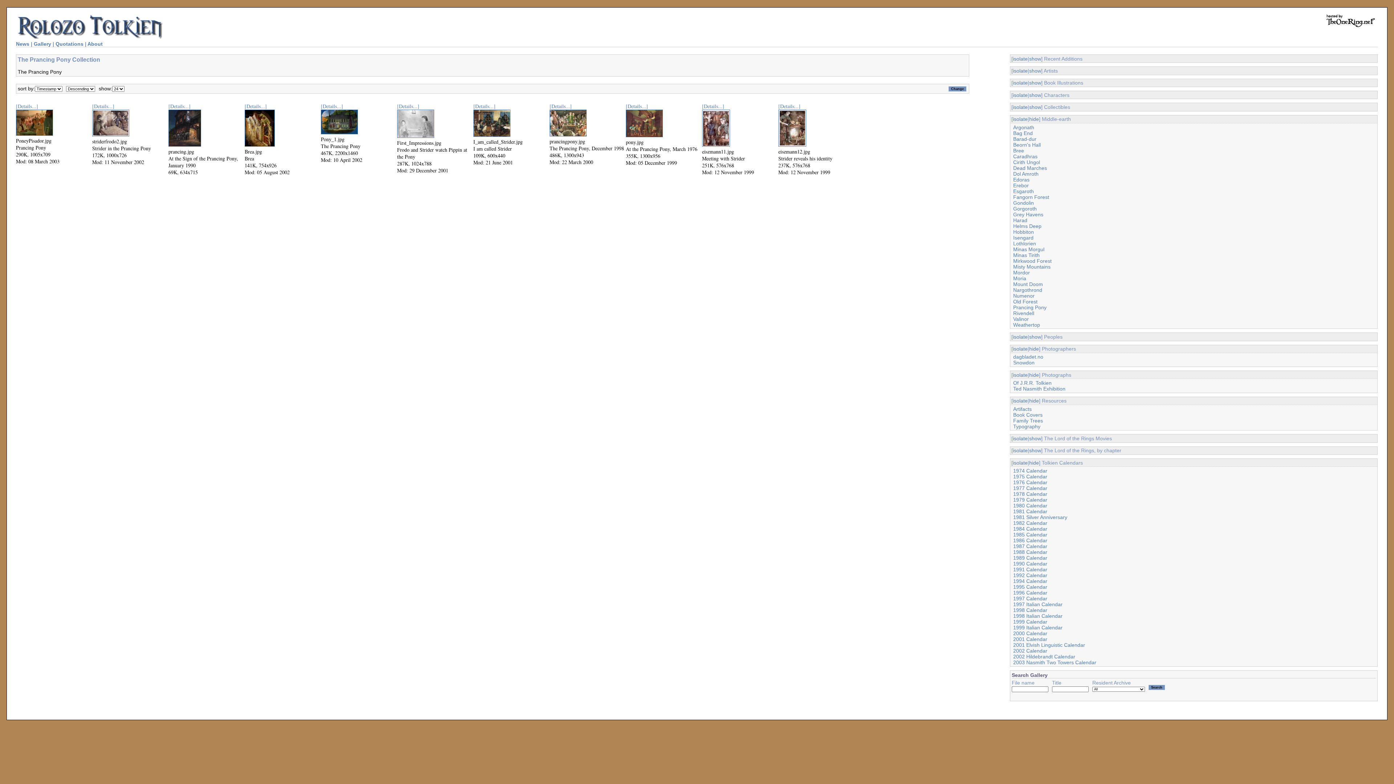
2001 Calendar (1030, 639)
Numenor (1024, 296)
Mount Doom (1028, 284)
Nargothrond (1027, 290)
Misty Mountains (1032, 267)
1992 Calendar (1030, 575)
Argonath (1023, 127)
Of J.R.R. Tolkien (1032, 383)
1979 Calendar (1030, 500)
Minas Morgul (1028, 249)
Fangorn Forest (1031, 197)
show (1035, 59)
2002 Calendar (1030, 651)
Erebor (1021, 185)
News (22, 44)
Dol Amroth (1026, 174)
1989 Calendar (1030, 558)
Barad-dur (1024, 139)
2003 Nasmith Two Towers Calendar (1054, 662)
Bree (1018, 151)
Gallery (42, 44)
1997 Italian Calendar (1038, 604)
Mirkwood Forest (1032, 261)
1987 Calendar (1030, 546)
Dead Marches (1030, 168)
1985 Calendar (1030, 535)
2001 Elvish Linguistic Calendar (1049, 645)
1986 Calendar (1030, 540)
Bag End (1023, 133)
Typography (1026, 426)
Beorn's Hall (1027, 145)
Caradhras (1025, 156)
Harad (1020, 220)
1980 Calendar (1030, 506)
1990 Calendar (1030, 564)
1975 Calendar (1030, 476)
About (95, 44)
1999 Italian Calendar (1038, 627)
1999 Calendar (1030, 622)
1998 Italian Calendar (1038, 616)
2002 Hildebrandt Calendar (1044, 657)
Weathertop (1026, 325)
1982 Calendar (1030, 523)
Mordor (1021, 272)
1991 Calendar (1030, 569)
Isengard (1023, 238)
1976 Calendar (1030, 482)
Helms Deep (1027, 226)
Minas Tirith (1026, 255)
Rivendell (1023, 313)
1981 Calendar (1030, 511)
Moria (1019, 278)
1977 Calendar (1030, 488)
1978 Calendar (1030, 494)
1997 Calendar (1030, 598)
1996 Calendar (1030, 593)
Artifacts (1022, 409)
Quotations (69, 44)
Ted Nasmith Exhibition (1039, 389)
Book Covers (1028, 415)
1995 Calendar (1030, 587)
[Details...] (27, 106)
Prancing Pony (1030, 307)
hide (1034, 119)
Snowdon (1024, 363)
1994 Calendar (1030, 581)
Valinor (1021, 319)
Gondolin (1023, 203)
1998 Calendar (1030, 610)
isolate (1020, 59)
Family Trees (1028, 421)
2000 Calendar (1030, 633)
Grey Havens (1028, 214)
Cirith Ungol (1026, 162)
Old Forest (1025, 302)
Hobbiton (1023, 232)
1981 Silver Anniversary (1040, 517)
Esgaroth (1023, 191)
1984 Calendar (1030, 529)
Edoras (1021, 180)
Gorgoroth (1025, 209)
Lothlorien (1024, 243)
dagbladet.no (1028, 357)
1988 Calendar (1030, 552)
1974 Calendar (1030, 471)
